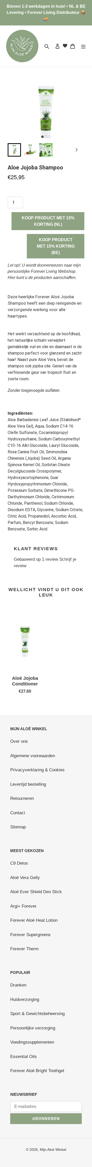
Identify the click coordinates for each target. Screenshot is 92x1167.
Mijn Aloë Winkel (53, 1149)
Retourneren (22, 798)
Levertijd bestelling (28, 784)
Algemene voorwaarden (32, 755)
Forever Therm (24, 948)
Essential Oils (23, 1056)
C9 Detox (19, 863)
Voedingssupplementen (32, 1042)
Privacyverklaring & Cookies (37, 769)
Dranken (18, 985)
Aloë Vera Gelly (25, 877)
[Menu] (83, 46)
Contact (17, 812)
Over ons (19, 741)
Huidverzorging (24, 999)
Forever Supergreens (30, 934)
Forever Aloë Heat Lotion (33, 920)
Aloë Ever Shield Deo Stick (36, 891)
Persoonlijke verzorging (32, 1028)
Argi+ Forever (23, 906)
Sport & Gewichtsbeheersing (37, 1013)
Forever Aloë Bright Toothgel (37, 1070)
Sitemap (18, 827)
